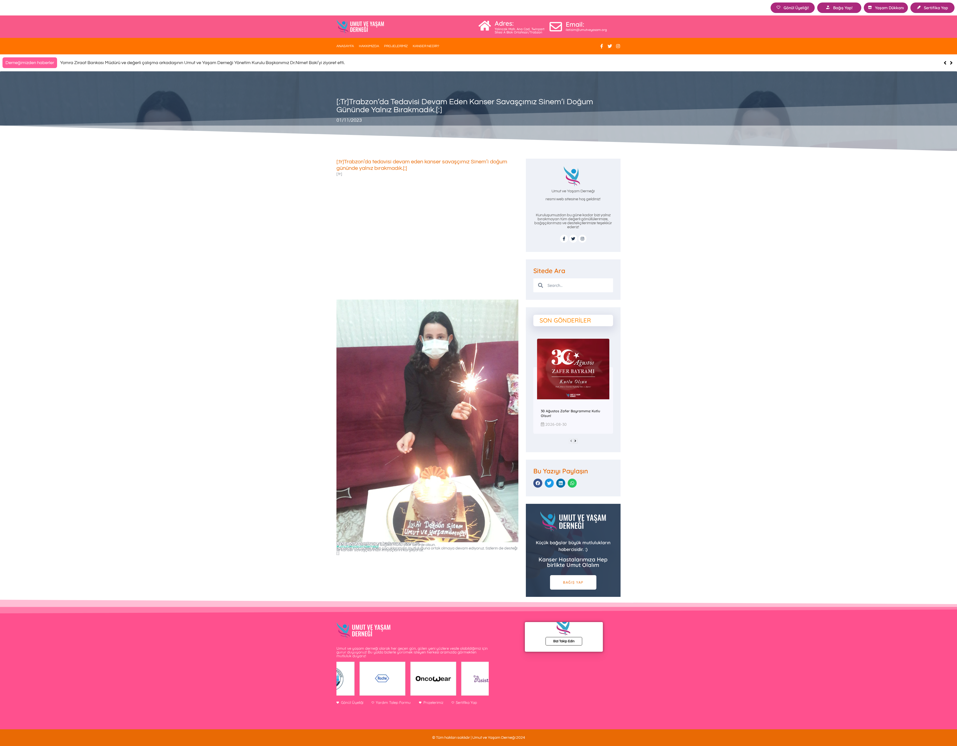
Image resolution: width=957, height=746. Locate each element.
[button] (951, 62)
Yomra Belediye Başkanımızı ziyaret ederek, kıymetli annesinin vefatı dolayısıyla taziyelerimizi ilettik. (159, 62)
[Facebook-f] (601, 46)
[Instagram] (618, 46)
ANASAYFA (345, 46)
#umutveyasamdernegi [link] (357, 546)
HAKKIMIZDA (369, 46)
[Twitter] (610, 46)
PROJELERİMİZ (396, 46)
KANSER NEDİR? (426, 46)
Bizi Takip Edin (563, 641)
